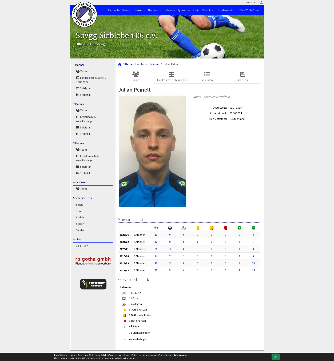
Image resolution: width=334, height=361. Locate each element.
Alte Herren (80, 182)
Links (196, 10)
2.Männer (78, 104)
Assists (80, 217)
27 (156, 270)
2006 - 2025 (82, 246)
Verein (126, 10)
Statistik (84, 94)
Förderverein (225, 10)
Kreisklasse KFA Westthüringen (87, 158)
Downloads (209, 10)
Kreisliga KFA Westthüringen (86, 119)
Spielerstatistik (82, 198)
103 (131, 293)
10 (156, 234)
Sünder (80, 230)
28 (156, 263)
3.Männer (78, 143)
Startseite (114, 10)
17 (156, 256)
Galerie (170, 10)
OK (275, 357)
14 (253, 270)
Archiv (77, 239)
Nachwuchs (154, 10)
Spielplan (85, 88)
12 (156, 242)
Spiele (79, 204)
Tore (79, 211)
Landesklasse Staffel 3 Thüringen (91, 80)
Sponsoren (184, 10)
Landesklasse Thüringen (171, 80)
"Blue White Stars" (249, 10)
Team (83, 71)
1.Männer (78, 64)
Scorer (80, 223)
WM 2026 (250, 2)
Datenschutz (180, 355)
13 (130, 298)
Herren (139, 10)
